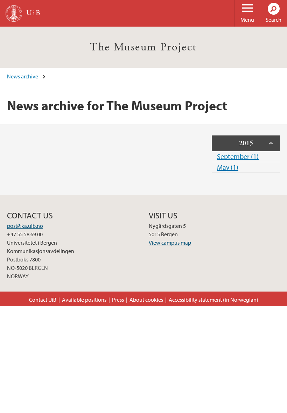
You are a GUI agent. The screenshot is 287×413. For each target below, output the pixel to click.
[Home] (14, 13)
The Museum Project (143, 47)
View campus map (170, 242)
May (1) (227, 167)
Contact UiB (42, 299)
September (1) (238, 156)
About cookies (146, 299)
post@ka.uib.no (25, 225)
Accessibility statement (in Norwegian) (213, 299)
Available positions (84, 299)
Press (118, 299)
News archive (22, 76)
